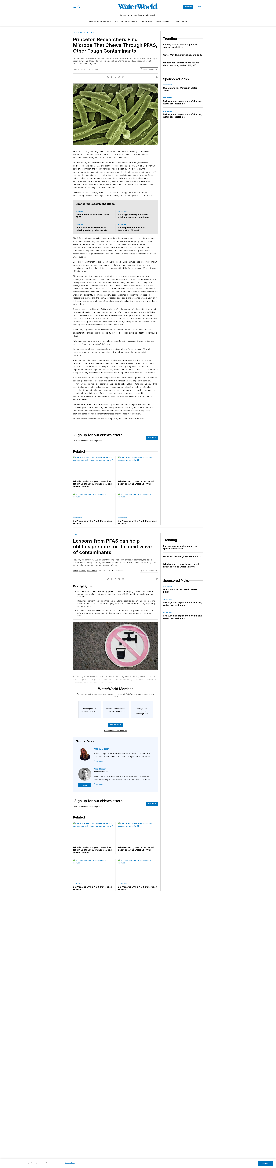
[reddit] (119, 77)
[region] (138, 1163)
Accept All (265, 1163)
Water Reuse (147, 21)
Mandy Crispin (79, 571)
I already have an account (115, 731)
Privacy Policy (70, 1163)
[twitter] (115, 77)
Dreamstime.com (149, 624)
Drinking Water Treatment (100, 21)
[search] (78, 6)
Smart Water (181, 21)
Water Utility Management (127, 21)
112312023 (127, 624)
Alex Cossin (92, 571)
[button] (74, 6)
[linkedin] (112, 77)
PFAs (75, 534)
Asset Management (164, 21)
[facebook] (108, 77)
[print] (157, 77)
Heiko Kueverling (137, 624)
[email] (123, 77)
